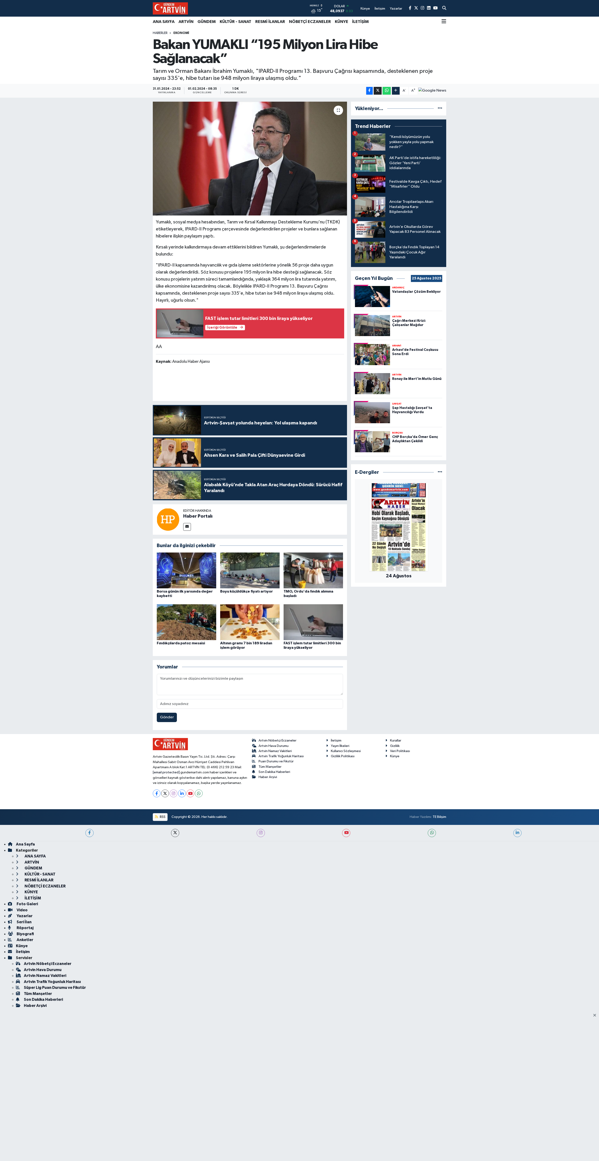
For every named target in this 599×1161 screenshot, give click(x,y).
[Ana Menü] (444, 22)
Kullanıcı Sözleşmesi (346, 751)
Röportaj (24, 928)
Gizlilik (395, 746)
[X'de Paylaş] (378, 91)
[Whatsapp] (199, 793)
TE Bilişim (439, 817)
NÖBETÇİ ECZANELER (310, 22)
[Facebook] (157, 793)
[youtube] (346, 833)
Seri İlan (24, 922)
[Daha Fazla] (396, 91)
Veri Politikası (400, 751)
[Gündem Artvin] (170, 8)
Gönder (167, 717)
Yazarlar (24, 916)
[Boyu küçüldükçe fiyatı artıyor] (250, 570)
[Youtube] (190, 793)
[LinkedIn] (182, 793)
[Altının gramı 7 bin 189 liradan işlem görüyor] (250, 622)
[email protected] (166, 772)
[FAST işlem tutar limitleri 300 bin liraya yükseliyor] (313, 622)
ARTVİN (186, 22)
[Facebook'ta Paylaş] (369, 91)
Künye (394, 756)
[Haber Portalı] (168, 519)
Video (22, 910)
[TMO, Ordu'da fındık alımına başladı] (313, 570)
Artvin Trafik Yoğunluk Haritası (281, 756)
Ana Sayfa (25, 844)
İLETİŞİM (360, 22)
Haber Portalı (197, 516)
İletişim (336, 740)
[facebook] (89, 833)
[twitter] (175, 833)
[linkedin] (517, 833)
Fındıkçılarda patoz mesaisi (181, 643)
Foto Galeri (27, 904)
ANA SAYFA (164, 22)
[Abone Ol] (432, 91)
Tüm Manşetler (270, 766)
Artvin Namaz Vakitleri (275, 751)
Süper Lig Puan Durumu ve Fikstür (55, 988)
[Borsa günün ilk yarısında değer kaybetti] (186, 570)
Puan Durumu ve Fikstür (276, 761)
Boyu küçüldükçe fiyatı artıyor (246, 591)
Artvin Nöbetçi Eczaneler (277, 740)
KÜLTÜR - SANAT (235, 22)
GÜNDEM (206, 22)
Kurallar (395, 740)
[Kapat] (596, 1016)
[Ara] (444, 8)
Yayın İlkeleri (340, 746)
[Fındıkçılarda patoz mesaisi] (186, 622)
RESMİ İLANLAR (270, 22)
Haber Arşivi (268, 777)
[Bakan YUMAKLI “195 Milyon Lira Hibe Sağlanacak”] (250, 159)
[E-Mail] (187, 527)
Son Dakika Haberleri (274, 772)
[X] (165, 793)
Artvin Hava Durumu (274, 746)
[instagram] (261, 833)
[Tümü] (440, 109)
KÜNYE (341, 22)
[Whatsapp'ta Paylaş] (387, 91)
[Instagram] (173, 793)
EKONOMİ (181, 33)
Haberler (160, 33)
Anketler (24, 940)
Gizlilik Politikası (342, 756)
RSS (162, 817)
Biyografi (25, 934)
